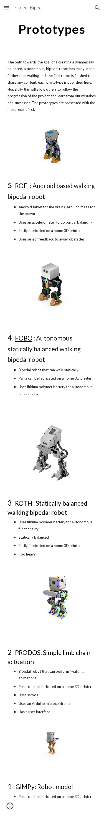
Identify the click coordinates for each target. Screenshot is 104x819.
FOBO (23, 338)
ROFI (22, 186)
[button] (6, 7)
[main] (52, 29)
